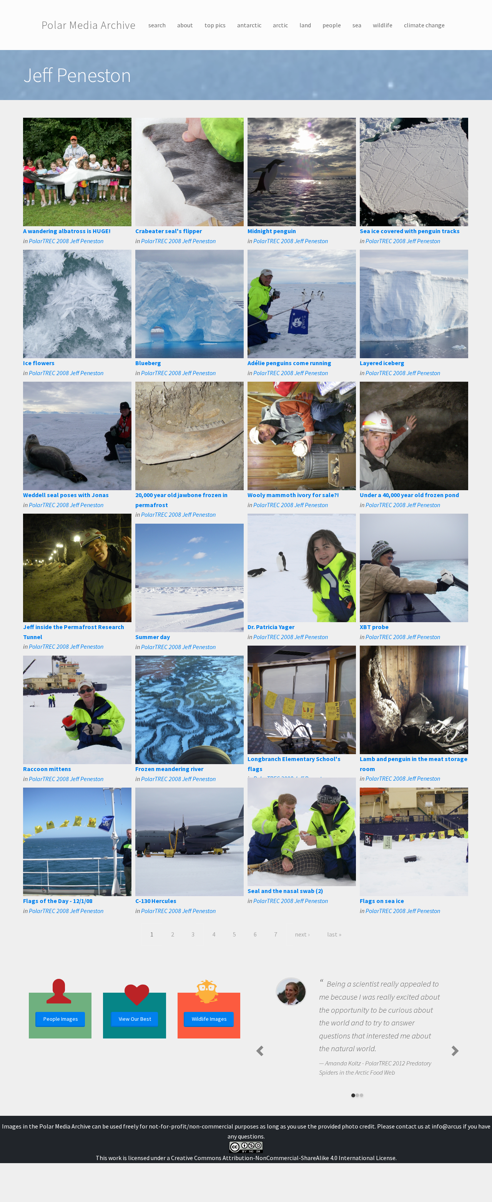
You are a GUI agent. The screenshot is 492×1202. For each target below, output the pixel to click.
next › (302, 934)
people (331, 25)
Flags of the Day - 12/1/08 (57, 901)
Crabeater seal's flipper (168, 231)
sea (356, 25)
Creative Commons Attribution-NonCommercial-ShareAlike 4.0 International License (283, 1158)
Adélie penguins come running (289, 363)
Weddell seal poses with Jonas (66, 495)
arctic (280, 25)
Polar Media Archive (89, 25)
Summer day (152, 637)
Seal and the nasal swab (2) (285, 891)
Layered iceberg (382, 363)
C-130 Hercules (155, 901)
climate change (424, 25)
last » (334, 934)
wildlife (382, 25)
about (185, 25)
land (305, 25)
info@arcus (447, 1126)
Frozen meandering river (169, 769)
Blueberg (148, 363)
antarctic (249, 25)
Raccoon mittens (47, 769)
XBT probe (374, 627)
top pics (215, 25)
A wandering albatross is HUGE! (67, 231)
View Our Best (135, 1018)
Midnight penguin (272, 231)
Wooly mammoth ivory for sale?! (293, 495)
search (157, 25)
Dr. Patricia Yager (271, 627)
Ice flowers (39, 363)
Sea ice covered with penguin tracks (410, 231)
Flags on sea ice (382, 901)
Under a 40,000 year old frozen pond (409, 495)
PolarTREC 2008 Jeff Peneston (66, 241)
